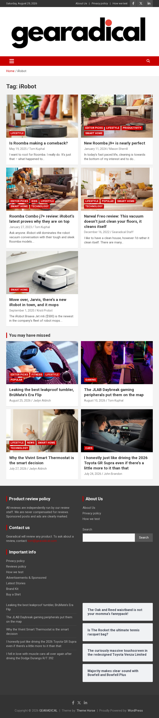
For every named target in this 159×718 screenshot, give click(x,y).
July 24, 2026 (92, 473)
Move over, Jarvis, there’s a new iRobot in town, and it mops (37, 302)
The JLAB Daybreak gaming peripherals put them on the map (114, 392)
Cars (88, 448)
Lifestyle (17, 133)
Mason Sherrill (118, 148)
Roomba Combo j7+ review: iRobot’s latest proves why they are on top (41, 219)
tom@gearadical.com (42, 541)
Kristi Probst (45, 310)
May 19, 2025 (18, 148)
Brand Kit (12, 589)
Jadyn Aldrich (42, 400)
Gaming (90, 379)
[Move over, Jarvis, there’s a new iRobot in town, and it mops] (42, 272)
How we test (120, 3)
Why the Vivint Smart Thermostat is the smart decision (41, 460)
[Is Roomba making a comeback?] (42, 116)
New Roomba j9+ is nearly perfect (114, 143)
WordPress (135, 710)
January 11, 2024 (95, 148)
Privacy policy (100, 3)
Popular (108, 201)
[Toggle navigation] (11, 61)
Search (87, 529)
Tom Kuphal (37, 148)
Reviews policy (16, 566)
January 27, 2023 (20, 227)
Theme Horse (86, 710)
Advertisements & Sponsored (26, 578)
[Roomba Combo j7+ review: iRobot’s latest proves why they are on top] (42, 189)
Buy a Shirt (13, 594)
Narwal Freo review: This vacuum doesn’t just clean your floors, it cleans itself (113, 221)
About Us (81, 3)
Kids (34, 201)
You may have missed (29, 335)
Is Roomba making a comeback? (38, 143)
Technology (40, 206)
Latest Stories (15, 583)
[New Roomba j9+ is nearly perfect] (117, 116)
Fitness (36, 374)
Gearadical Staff (123, 232)
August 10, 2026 (94, 400)
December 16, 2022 (97, 232)
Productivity (132, 127)
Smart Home (93, 133)
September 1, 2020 (21, 310)
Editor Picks (94, 127)
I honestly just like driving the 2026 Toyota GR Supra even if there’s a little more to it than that (116, 462)
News (30, 442)
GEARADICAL (48, 710)
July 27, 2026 (17, 468)
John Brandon (113, 473)
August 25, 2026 (20, 400)
